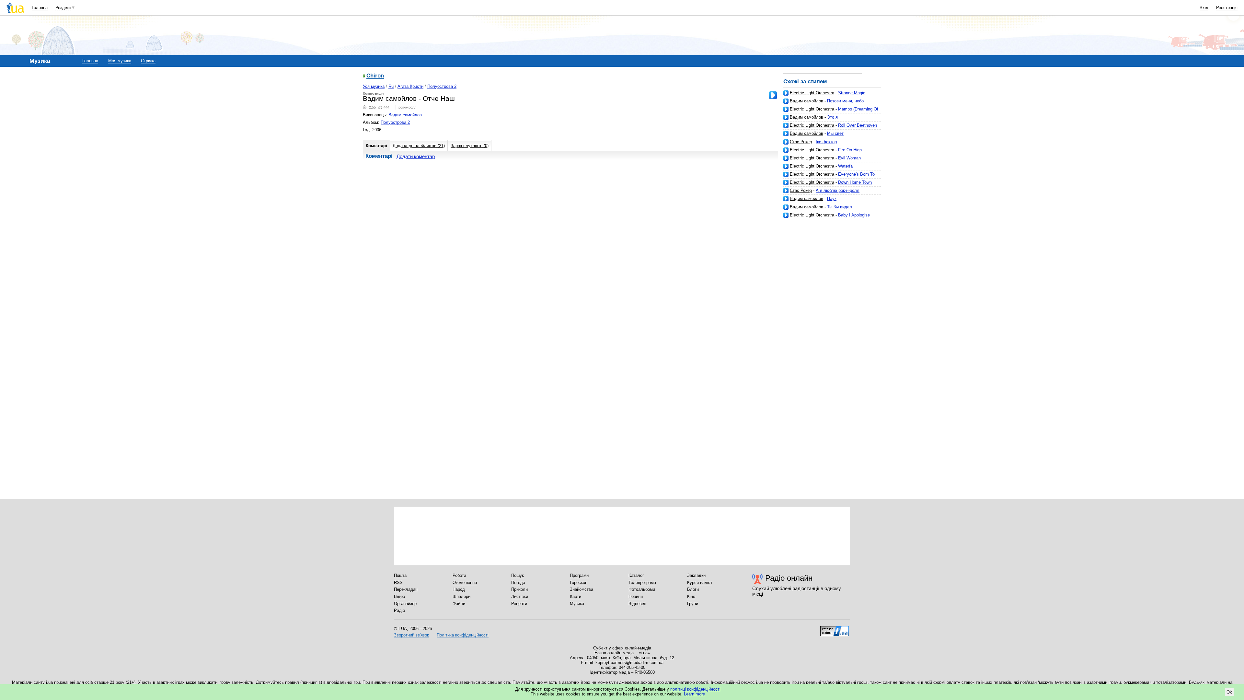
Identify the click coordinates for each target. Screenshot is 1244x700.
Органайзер (405, 603)
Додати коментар (416, 156)
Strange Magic (851, 92)
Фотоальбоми (641, 589)
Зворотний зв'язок (411, 635)
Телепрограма (642, 582)
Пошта (400, 575)
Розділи (63, 7)
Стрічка (148, 60)
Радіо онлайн (788, 578)
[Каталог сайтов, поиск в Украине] (834, 628)
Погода (518, 582)
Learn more (694, 694)
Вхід (1204, 7)
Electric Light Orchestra (812, 92)
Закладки (696, 575)
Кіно (691, 596)
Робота (459, 575)
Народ (459, 589)
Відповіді (637, 603)
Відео (399, 596)
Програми (579, 575)
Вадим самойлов (806, 101)
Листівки (519, 596)
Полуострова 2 (441, 86)
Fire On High (850, 149)
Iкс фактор (826, 141)
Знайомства (581, 589)
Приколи (519, 589)
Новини (635, 596)
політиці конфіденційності (695, 689)
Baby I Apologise (854, 215)
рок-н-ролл (407, 107)
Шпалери (461, 596)
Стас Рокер (801, 141)
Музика (577, 603)
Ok (1229, 692)
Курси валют (699, 582)
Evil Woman (849, 158)
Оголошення (465, 582)
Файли (459, 603)
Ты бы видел (839, 206)
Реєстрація (1227, 7)
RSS (398, 582)
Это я (832, 117)
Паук (831, 198)
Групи (692, 603)
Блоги (693, 589)
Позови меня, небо (845, 101)
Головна (40, 7)
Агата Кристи (410, 86)
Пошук (517, 575)
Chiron (375, 76)
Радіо (399, 610)
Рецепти (519, 603)
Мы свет (835, 133)
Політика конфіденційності (463, 635)
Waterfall (846, 166)
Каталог (636, 575)
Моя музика (119, 60)
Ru (391, 86)
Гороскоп (578, 582)
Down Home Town (855, 182)
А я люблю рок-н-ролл (837, 190)
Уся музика (374, 86)
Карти (575, 596)
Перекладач (406, 589)
